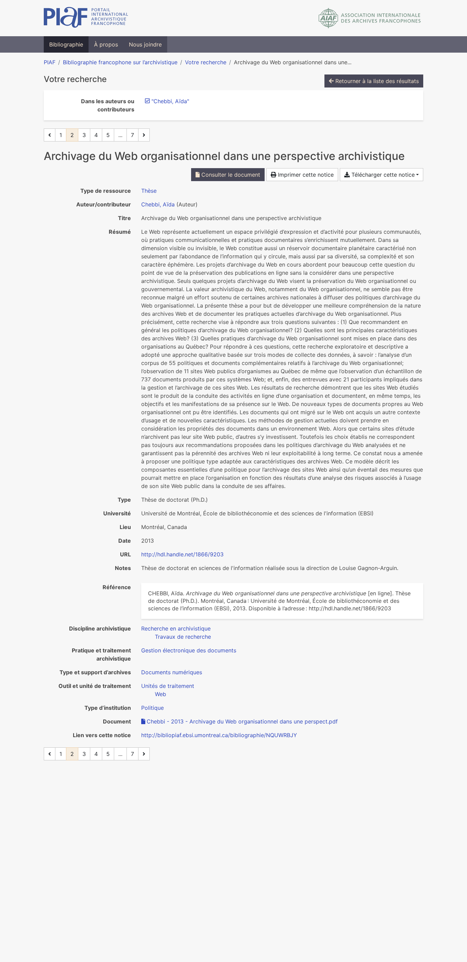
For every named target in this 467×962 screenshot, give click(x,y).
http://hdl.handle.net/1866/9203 (182, 554)
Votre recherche (205, 62)
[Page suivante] (144, 134)
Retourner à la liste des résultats (376, 81)
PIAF (49, 62)
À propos (106, 44)
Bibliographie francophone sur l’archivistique (120, 62)
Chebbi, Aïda (158, 204)
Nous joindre (145, 44)
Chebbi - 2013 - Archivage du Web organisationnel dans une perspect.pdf (242, 721)
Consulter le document (230, 174)
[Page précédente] (49, 134)
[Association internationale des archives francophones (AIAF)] (369, 18)
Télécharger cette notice (382, 174)
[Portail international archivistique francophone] (86, 18)
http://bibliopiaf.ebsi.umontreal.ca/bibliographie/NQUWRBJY (219, 735)
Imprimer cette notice (305, 174)
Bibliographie (66, 44)
